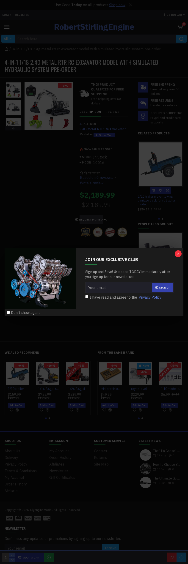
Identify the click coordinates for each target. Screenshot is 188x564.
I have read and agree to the (125, 297)
